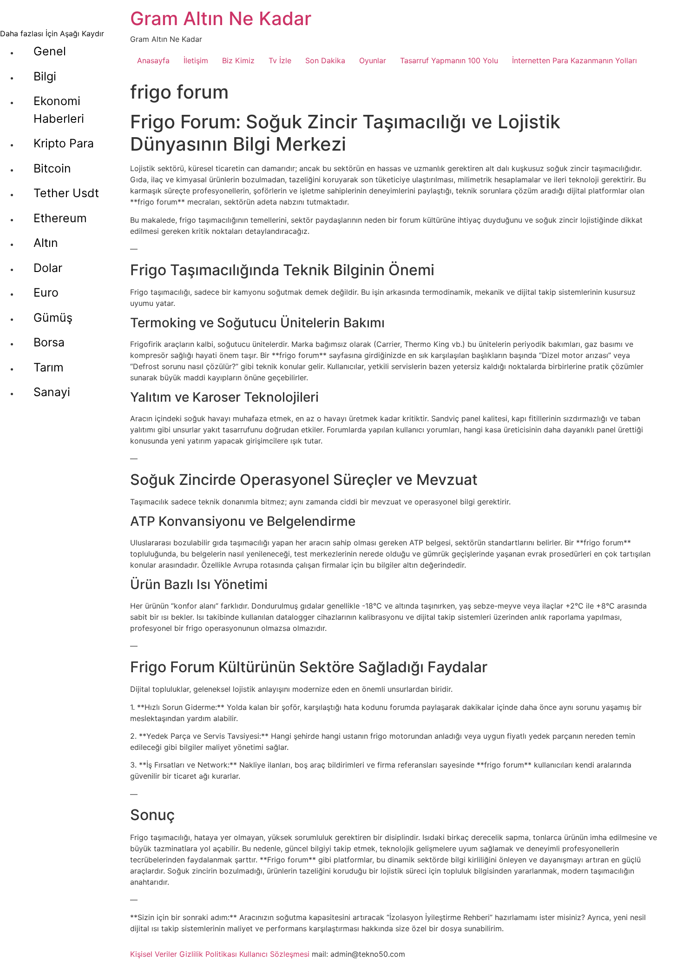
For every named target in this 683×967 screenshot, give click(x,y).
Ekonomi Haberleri (58, 110)
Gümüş (52, 318)
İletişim (196, 60)
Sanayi (51, 392)
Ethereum (60, 218)
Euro (46, 292)
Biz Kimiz (238, 60)
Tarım (48, 367)
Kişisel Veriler (153, 954)
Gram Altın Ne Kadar (220, 18)
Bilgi (44, 76)
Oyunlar (372, 60)
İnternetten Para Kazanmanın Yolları (574, 60)
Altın (45, 243)
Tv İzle (280, 60)
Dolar (47, 268)
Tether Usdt (66, 193)
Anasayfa (153, 60)
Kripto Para (63, 143)
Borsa (49, 342)
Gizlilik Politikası (208, 954)
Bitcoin (52, 168)
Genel (49, 51)
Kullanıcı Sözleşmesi (274, 954)
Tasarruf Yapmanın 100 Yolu (449, 60)
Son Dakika (325, 60)
